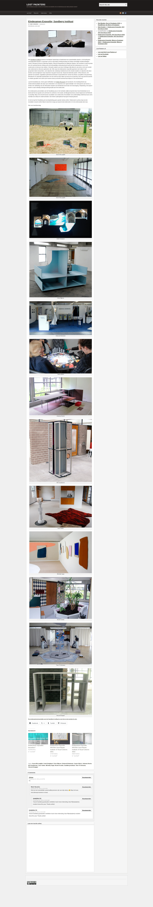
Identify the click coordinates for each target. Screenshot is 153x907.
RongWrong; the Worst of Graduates (108, 25)
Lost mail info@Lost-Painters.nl (107, 52)
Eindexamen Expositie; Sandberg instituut (50, 21)
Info (50, 13)
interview (44, 13)
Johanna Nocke (87, 763)
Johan (31, 777)
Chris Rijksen (57, 763)
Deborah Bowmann (67, 763)
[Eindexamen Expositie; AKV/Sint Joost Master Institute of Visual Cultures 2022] (82, 738)
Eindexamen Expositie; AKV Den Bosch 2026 (111, 34)
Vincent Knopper (33, 767)
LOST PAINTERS (36, 4)
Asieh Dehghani (48, 763)
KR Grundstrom (33, 765)
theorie (36, 13)
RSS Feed (120, 13)
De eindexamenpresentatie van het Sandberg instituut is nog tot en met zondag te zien (52, 719)
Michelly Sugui (50, 765)
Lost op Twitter (102, 56)
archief (29, 13)
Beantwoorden (86, 777)
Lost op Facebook (103, 54)
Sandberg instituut (35, 59)
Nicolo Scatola (59, 765)
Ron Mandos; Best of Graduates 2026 (109, 23)
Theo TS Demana (81, 765)
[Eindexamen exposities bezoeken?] (38, 738)
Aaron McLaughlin (37, 763)
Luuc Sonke (41, 765)
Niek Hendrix (34, 24)
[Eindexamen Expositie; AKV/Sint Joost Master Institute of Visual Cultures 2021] (60, 738)
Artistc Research (60, 82)
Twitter (123, 13)
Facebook (125, 13)
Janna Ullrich (78, 763)
